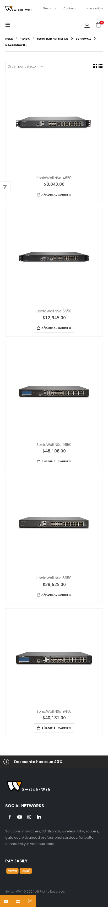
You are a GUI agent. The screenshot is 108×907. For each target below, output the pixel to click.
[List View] (100, 66)
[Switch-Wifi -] (18, 8)
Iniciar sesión (93, 8)
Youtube (19, 817)
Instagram (29, 817)
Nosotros (49, 8)
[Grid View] (94, 66)
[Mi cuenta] (87, 25)
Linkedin (39, 817)
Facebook (10, 817)
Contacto (69, 8)
